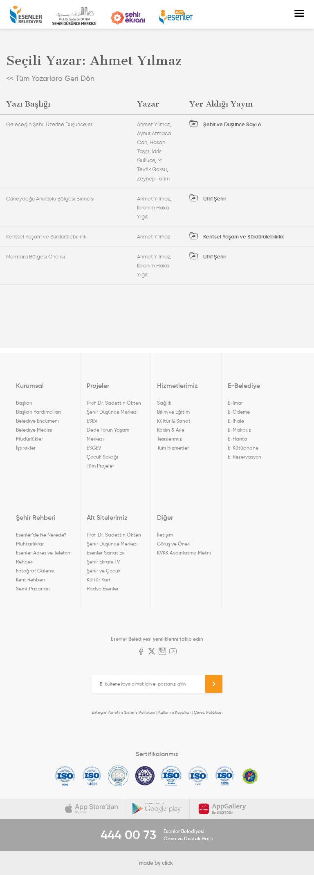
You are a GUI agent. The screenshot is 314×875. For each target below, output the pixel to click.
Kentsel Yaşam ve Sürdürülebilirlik (46, 237)
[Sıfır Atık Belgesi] (250, 775)
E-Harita (237, 439)
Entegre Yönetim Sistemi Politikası (123, 712)
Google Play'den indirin (157, 809)
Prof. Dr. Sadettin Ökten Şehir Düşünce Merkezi (74, 16)
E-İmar (235, 403)
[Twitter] (151, 652)
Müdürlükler (29, 439)
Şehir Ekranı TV (127, 17)
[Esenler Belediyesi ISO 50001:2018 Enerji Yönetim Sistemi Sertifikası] (224, 775)
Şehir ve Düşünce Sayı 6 (231, 124)
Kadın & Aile (170, 430)
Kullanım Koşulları (174, 712)
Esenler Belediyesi (26, 14)
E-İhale (236, 421)
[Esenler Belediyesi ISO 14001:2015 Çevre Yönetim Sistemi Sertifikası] (92, 775)
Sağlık (164, 403)
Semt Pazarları (33, 589)
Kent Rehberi (30, 580)
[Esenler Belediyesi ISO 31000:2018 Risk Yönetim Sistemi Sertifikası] (171, 775)
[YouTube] (173, 652)
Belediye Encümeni (37, 421)
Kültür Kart (99, 580)
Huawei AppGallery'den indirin (222, 809)
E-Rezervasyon (244, 457)
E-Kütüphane (243, 448)
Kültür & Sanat (174, 421)
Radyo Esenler (176, 17)
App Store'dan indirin (91, 809)
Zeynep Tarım (153, 179)
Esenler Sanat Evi (106, 553)
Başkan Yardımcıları (38, 412)
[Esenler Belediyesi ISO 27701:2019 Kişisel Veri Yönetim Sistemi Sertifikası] (145, 775)
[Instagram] (162, 652)
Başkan (24, 403)
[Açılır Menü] (299, 14)
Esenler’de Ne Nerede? (41, 535)
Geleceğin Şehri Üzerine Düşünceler (49, 124)
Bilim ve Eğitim (173, 412)
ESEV (92, 421)
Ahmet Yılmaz (153, 124)
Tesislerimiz (169, 439)
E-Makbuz (239, 430)
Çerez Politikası (208, 712)
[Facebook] (141, 652)
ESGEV (94, 448)
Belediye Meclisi (34, 430)
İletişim (165, 535)
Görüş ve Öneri (174, 544)
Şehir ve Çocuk (104, 571)
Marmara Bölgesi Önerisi (35, 257)
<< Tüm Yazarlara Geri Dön (50, 78)
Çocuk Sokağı (102, 457)
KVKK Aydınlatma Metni (184, 553)
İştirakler (26, 448)
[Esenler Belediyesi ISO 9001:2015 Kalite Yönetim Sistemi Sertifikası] (65, 775)
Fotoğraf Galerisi (35, 571)
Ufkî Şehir (214, 198)
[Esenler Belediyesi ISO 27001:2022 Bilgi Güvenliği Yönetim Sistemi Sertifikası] (118, 775)
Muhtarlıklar (30, 544)
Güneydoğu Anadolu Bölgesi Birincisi (50, 199)
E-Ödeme (239, 412)
